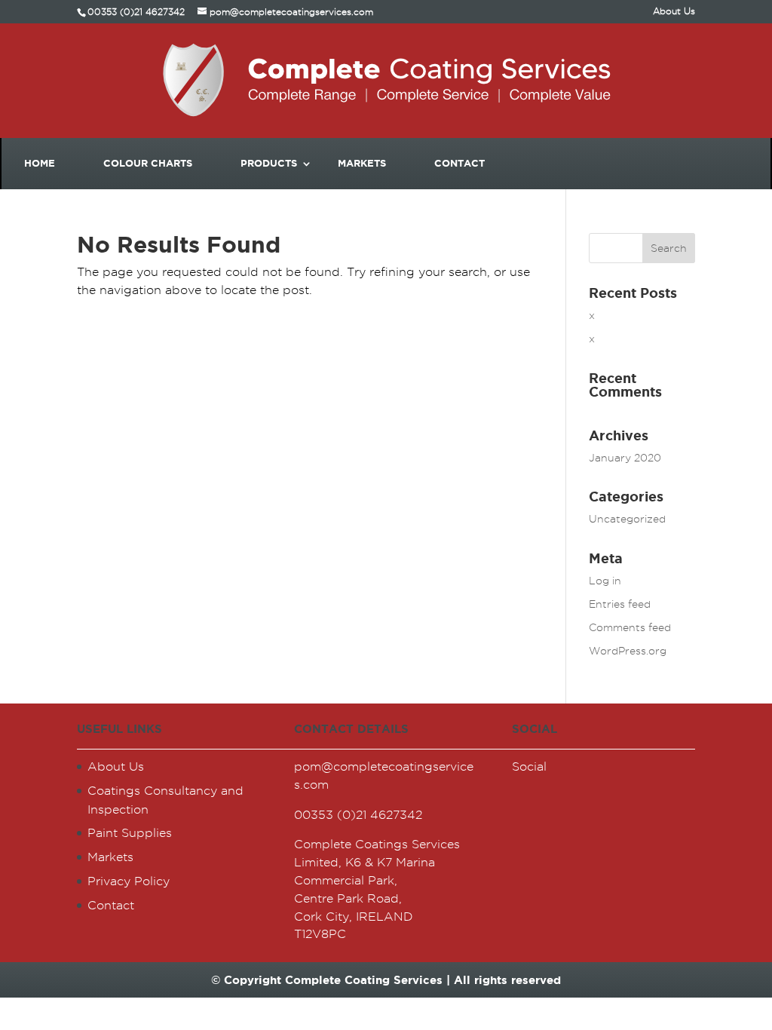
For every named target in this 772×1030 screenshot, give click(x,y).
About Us (674, 11)
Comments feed (630, 627)
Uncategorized (627, 519)
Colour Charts (147, 163)
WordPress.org (627, 651)
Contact (459, 163)
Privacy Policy (128, 881)
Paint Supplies (129, 832)
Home (39, 163)
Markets (362, 163)
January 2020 (625, 458)
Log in (605, 581)
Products (268, 163)
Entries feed (620, 604)
